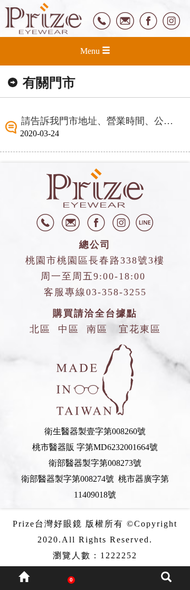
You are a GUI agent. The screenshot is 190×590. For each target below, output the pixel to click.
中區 (68, 329)
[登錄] (118, 578)
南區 (97, 329)
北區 (40, 329)
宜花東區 (140, 329)
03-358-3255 (116, 292)
